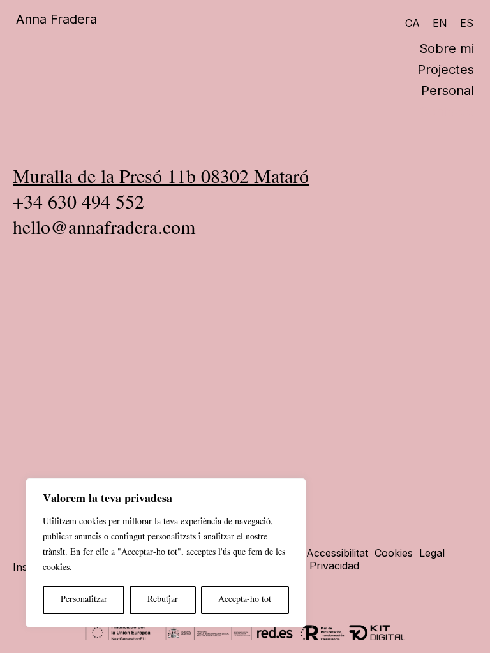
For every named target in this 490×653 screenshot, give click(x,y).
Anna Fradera (56, 19)
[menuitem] (415, 22)
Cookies (394, 553)
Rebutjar (162, 600)
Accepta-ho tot (244, 600)
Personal (447, 90)
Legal (432, 553)
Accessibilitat (337, 553)
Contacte (446, 111)
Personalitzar (84, 600)
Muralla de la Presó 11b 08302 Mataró (161, 178)
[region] (166, 552)
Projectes (445, 69)
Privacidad (334, 565)
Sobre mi (446, 48)
